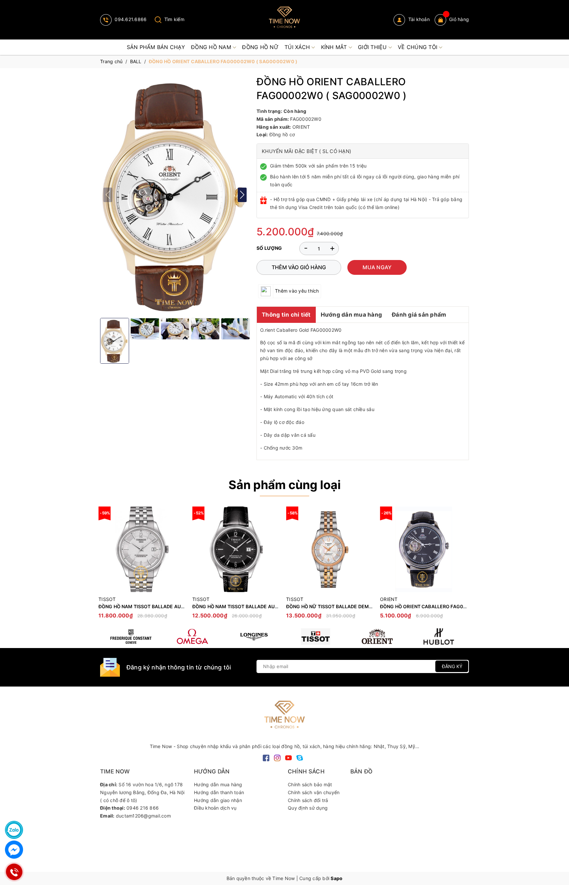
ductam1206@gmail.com (143, 816)
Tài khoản (418, 19)
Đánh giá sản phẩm (419, 314)
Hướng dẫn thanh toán (219, 792)
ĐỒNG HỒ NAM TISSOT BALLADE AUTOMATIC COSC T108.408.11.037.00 (180, 606)
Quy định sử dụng (308, 808)
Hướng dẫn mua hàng (351, 314)
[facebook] (266, 757)
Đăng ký (452, 666)
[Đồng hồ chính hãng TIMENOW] (131, 636)
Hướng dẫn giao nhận (218, 800)
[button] (242, 194)
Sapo (336, 878)
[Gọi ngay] (14, 872)
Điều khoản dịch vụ (215, 808)
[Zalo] (14, 830)
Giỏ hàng (459, 19)
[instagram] (277, 757)
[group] (175, 195)
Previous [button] (105, 565)
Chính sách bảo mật (310, 784)
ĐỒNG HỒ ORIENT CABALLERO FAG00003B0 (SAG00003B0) (448, 606)
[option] (142, 566)
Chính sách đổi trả (308, 800)
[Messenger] (14, 850)
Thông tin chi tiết (286, 314)
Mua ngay (377, 267)
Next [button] (464, 565)
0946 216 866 (142, 808)
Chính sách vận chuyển (313, 792)
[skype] (299, 757)
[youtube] (288, 757)
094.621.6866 (130, 19)
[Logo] (284, 19)
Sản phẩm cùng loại (285, 485)
